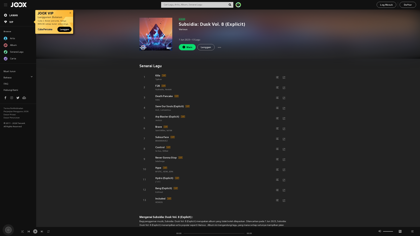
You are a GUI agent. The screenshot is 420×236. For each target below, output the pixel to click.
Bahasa (7, 78)
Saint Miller (160, 131)
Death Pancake (164, 96)
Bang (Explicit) (163, 188)
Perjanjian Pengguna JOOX (16, 111)
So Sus (158, 151)
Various (183, 29)
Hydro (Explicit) (164, 178)
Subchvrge (160, 161)
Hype (158, 168)
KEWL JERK (168, 172)
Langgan (64, 29)
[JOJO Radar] (238, 4)
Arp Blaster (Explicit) (167, 116)
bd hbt (169, 131)
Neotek (168, 90)
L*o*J (157, 182)
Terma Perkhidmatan (13, 108)
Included (160, 198)
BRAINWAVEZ (161, 141)
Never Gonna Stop (166, 157)
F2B (157, 86)
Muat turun (10, 71)
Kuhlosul (159, 192)
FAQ (6, 84)
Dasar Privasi (10, 115)
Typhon (158, 79)
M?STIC (158, 172)
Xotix (157, 100)
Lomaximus (165, 110)
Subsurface (162, 137)
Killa (157, 75)
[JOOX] (18, 4)
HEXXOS (159, 202)
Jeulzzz (158, 120)
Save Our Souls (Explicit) (169, 106)
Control (160, 147)
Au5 (157, 110)
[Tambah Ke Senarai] (277, 77)
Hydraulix (159, 90)
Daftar (408, 5)
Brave (158, 127)
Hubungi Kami (11, 90)
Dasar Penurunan (12, 118)
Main (189, 47)
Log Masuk (386, 5)
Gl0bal (165, 151)
